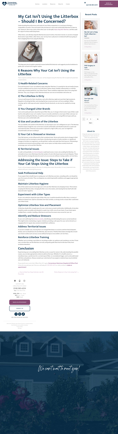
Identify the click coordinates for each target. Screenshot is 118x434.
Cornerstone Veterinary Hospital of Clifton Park (63, 263)
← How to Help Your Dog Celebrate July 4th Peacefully (31, 273)
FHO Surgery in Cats (89, 66)
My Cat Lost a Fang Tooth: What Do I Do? (91, 34)
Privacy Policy (20, 326)
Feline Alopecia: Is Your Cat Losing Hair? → (66, 272)
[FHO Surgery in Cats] (91, 58)
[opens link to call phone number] (87, 5)
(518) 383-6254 (93, 5)
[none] (85, 4)
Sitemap (19, 328)
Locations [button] (44, 4)
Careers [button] (68, 4)
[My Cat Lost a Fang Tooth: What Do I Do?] (91, 24)
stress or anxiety (39, 219)
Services (37, 4)
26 (97, 119)
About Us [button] (60, 4)
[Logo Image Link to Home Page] (9, 4)
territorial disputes (37, 152)
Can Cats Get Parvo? (88, 99)
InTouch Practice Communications (25, 323)
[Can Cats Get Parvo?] (91, 91)
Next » (90, 123)
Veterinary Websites (11, 323)
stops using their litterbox (61, 29)
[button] (16, 314)
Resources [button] (52, 4)
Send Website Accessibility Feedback (19, 325)
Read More (89, 46)
